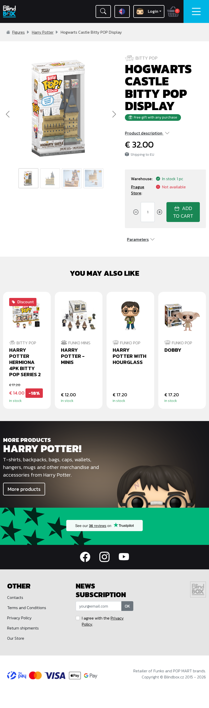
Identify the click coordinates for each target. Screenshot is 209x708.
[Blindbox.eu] (17, 11)
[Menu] (196, 11)
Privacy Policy (19, 618)
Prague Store (137, 190)
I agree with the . (103, 621)
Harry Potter (43, 32)
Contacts (15, 597)
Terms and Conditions (26, 608)
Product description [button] (143, 133)
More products (24, 489)
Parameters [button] (138, 239)
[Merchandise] (157, 485)
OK (127, 606)
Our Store (15, 638)
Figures (18, 32)
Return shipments (23, 628)
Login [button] (153, 11)
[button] (103, 11)
